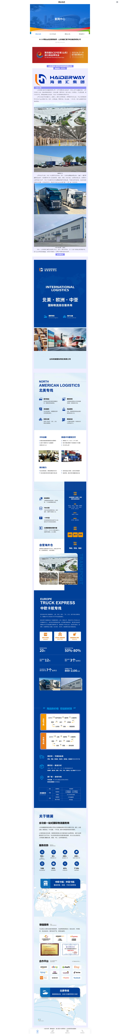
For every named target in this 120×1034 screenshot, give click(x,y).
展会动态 (61, 2)
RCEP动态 (53, 34)
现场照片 (82, 34)
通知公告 (67, 34)
